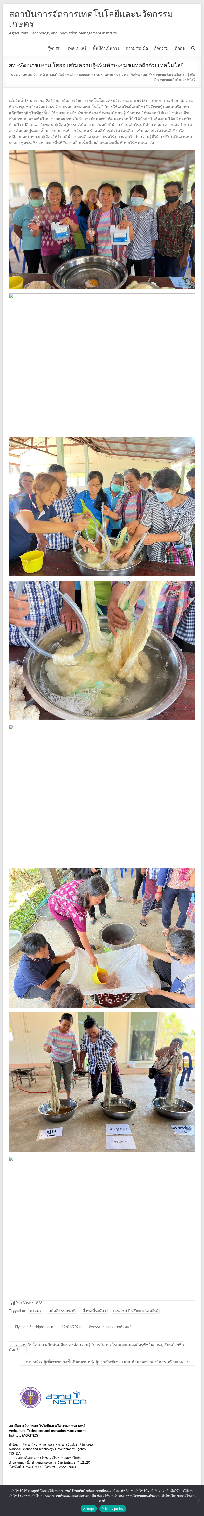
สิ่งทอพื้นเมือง (94, 1311)
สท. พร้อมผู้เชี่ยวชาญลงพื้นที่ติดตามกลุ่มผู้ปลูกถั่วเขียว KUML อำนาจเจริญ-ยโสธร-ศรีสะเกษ (107, 1362)
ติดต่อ (180, 48)
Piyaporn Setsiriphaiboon (34, 1327)
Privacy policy (113, 1509)
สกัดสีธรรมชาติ (62, 1311)
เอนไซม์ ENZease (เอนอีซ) (135, 1311)
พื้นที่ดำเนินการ (106, 48)
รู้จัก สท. (55, 48)
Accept (89, 1509)
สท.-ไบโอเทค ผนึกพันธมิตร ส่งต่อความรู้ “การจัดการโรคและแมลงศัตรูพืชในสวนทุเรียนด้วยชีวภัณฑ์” (96, 1347)
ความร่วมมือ (137, 48)
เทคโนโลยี (77, 48)
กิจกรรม (161, 48)
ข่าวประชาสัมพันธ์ (117, 1327)
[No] (197, 1500)
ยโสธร (36, 1311)
